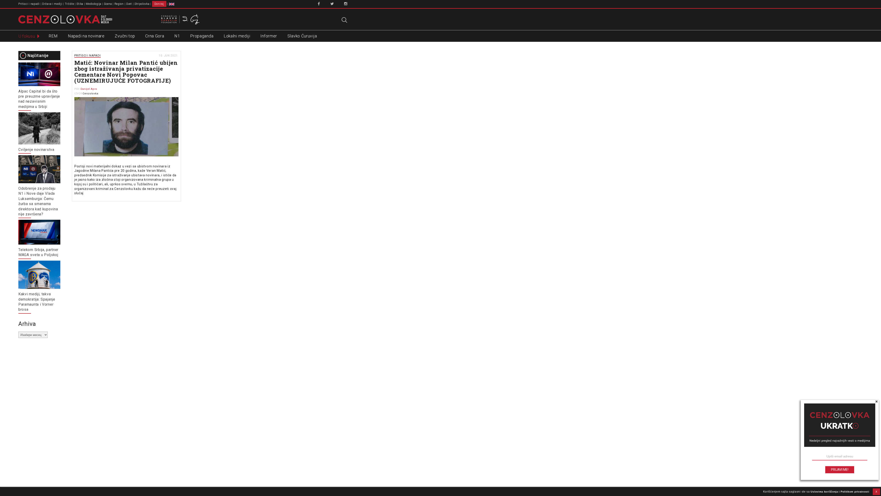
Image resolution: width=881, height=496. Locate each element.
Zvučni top (125, 36)
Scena (108, 4)
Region (119, 4)
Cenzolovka (90, 93)
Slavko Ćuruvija (302, 36)
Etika (80, 4)
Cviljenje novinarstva (36, 149)
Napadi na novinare (86, 36)
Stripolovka (142, 4)
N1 (177, 36)
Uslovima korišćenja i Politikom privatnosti (840, 491)
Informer (268, 36)
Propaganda (201, 36)
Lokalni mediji (237, 36)
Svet (129, 4)
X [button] (876, 491)
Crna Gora (154, 36)
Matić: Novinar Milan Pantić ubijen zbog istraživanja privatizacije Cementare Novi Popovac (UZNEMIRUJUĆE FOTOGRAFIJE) (126, 71)
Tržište (69, 4)
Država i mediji (52, 4)
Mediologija (93, 4)
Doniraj (159, 4)
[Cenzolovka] (65, 19)
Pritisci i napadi (29, 4)
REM (53, 36)
